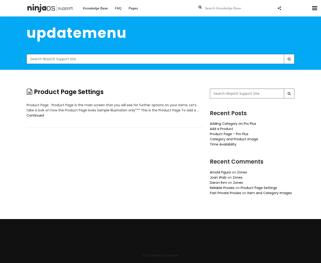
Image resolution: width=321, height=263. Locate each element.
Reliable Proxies (222, 187)
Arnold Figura (220, 172)
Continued (35, 115)
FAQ (118, 8)
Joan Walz (218, 177)
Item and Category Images (269, 193)
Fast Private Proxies (225, 193)
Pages (133, 8)
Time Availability (223, 144)
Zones (242, 172)
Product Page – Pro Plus (229, 134)
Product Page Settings (69, 92)
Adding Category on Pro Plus (233, 123)
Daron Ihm (218, 182)
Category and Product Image (234, 139)
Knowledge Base (95, 8)
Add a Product (221, 128)
